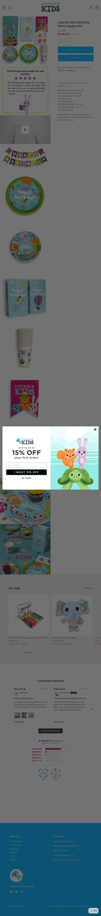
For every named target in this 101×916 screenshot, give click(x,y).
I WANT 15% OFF (26, 472)
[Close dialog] (95, 429)
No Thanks (26, 478)
